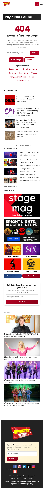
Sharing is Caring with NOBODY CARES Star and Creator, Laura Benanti (28, 171)
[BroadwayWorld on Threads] (34, 467)
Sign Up (12, 459)
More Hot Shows (12, 276)
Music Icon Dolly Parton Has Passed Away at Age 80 (21, 358)
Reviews (12, 73)
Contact (26, 476)
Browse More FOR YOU (21, 146)
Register (25, 4)
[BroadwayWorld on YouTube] (15, 471)
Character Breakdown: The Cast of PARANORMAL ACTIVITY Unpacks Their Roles (30, 162)
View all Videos (9, 186)
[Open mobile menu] (41, 4)
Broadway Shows (30, 69)
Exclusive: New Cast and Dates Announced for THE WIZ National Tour (21, 404)
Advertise (12, 476)
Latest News (14, 69)
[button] (37, 4)
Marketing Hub (23, 81)
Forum (30, 60)
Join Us (32, 476)
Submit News (14, 478)
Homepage (16, 59)
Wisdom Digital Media (27, 482)
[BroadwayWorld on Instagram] (19, 467)
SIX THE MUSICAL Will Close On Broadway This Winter (20, 381)
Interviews (23, 73)
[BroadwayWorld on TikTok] (29, 467)
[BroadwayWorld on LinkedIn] (24, 467)
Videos (34, 73)
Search (35, 53)
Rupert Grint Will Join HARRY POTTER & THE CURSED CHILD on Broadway (21, 335)
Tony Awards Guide (18, 77)
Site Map (31, 478)
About (19, 476)
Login (31, 4)
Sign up (22, 302)
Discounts (31, 276)
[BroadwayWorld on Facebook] (15, 467)
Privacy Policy (27, 484)
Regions (23, 478)
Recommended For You (12, 90)
